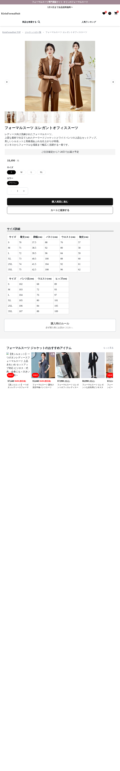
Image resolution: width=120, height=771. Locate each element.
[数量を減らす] (11, 191)
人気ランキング (89, 22)
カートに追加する (60, 210)
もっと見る (108, 348)
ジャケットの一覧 (33, 32)
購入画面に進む (60, 201)
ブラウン (13, 183)
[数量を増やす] (24, 191)
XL (41, 172)
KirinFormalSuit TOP (11, 32)
